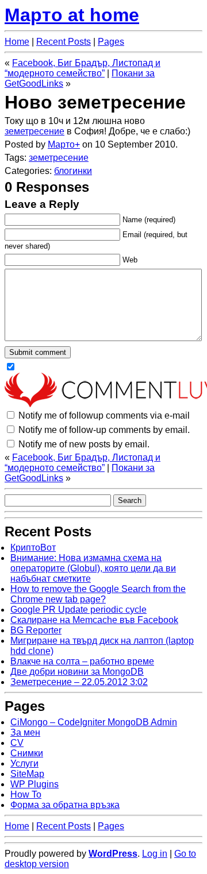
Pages (111, 42)
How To (25, 794)
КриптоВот (33, 547)
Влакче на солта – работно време (82, 661)
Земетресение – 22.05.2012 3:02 (79, 682)
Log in (154, 853)
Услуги (24, 763)
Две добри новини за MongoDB (77, 671)
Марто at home (72, 15)
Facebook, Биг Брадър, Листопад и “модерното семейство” (82, 68)
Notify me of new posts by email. (84, 444)
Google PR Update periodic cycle (78, 609)
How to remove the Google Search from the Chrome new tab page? (98, 594)
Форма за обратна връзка (65, 805)
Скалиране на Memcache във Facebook (94, 620)
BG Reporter (36, 630)
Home (17, 42)
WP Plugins (34, 784)
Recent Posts (63, 42)
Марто (61, 144)
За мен (25, 732)
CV (17, 743)
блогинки (73, 171)
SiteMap (27, 774)
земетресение (34, 131)
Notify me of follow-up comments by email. (104, 430)
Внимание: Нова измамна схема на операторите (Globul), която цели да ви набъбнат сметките (93, 568)
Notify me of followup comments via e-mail (104, 415)
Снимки (26, 753)
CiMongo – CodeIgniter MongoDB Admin (93, 722)
